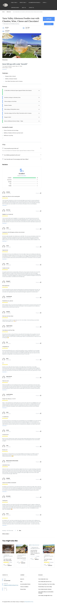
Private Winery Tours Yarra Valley (45, 586)
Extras (44, 2)
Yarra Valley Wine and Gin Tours (44, 581)
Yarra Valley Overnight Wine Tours (45, 595)
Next (20, 530)
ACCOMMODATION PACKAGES (34, 2)
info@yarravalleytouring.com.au (11, 585)
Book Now (49, 24)
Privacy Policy (23, 589)
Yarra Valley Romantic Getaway (44, 589)
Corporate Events (15, 7)
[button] (38, 55)
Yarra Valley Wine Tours (43, 579)
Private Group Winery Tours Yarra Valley (46, 584)
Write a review (5, 533)
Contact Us (31, 7)
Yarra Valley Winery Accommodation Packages (45, 592)
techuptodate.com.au (28, 601)
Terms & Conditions (24, 586)
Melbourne (9, 11)
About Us (24, 7)
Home (3, 11)
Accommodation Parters (25, 584)
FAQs (21, 581)
